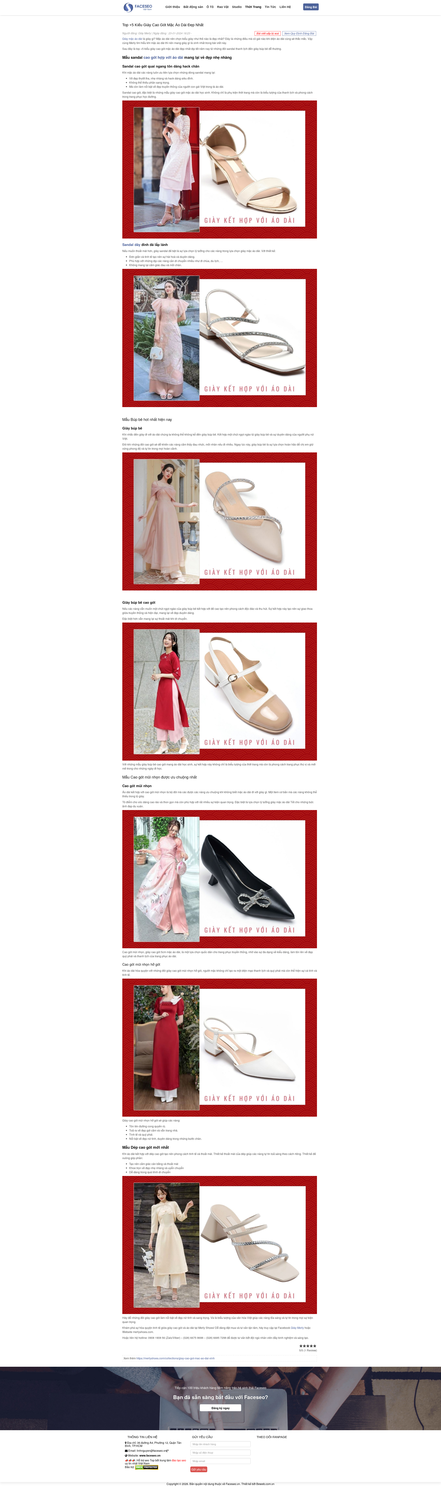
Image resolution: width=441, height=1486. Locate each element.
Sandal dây (131, 244)
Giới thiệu (172, 7)
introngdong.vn (134, 1473)
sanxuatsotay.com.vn (137, 1478)
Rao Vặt (223, 7)
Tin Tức (270, 7)
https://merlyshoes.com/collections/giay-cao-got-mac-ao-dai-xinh (175, 1358)
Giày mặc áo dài (132, 39)
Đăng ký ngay (221, 1408)
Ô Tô (210, 7)
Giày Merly (297, 1328)
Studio (237, 7)
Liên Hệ (285, 7)
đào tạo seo (179, 1460)
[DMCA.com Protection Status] (146, 1467)
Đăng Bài (311, 7)
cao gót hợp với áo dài (163, 57)
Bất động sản (193, 7)
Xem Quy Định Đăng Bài (299, 33)
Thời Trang (253, 7)
